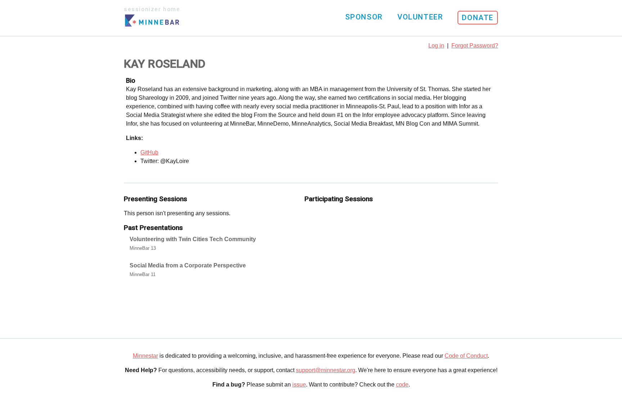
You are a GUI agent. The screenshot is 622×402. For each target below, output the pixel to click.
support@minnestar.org (325, 370)
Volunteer (420, 17)
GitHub (149, 152)
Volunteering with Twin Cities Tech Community (193, 239)
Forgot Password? (474, 45)
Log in (436, 45)
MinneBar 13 (143, 248)
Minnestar (145, 356)
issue (299, 384)
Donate (477, 17)
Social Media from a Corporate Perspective (188, 265)
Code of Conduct (466, 356)
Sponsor (364, 17)
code (402, 384)
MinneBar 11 (143, 274)
